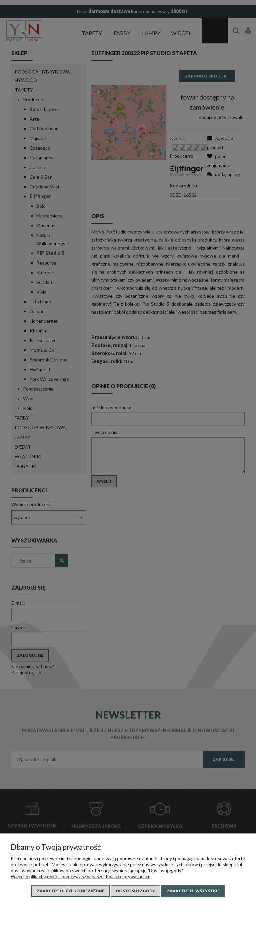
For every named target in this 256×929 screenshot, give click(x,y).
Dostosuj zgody (135, 890)
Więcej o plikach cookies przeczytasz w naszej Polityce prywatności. (80, 876)
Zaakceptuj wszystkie (193, 890)
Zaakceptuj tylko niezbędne (70, 890)
